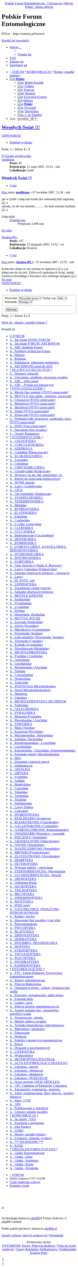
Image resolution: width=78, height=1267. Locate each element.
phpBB (35, 1218)
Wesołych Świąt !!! (21, 127)
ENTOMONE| (11, 1245)
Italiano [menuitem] (28, 100)
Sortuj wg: (50, 298)
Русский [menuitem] (30, 107)
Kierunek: (11, 302)
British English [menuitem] (34, 82)
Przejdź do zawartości (15, 40)
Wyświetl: (11, 298)
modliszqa (8, 159)
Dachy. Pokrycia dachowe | (39, 1245)
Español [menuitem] (37, 114)
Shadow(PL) (10, 237)
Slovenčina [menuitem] (32, 111)
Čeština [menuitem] (29, 86)
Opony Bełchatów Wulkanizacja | (37, 1249)
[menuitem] (24, 54)
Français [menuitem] (29, 89)
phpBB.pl (50, 1228)
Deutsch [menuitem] (30, 93)
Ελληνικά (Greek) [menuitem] (35, 97)
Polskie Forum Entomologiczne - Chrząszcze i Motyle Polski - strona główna (39, 5)
